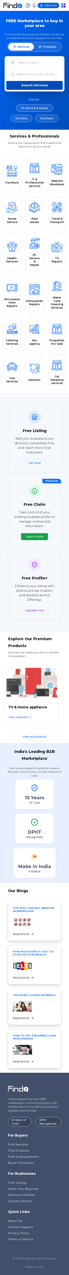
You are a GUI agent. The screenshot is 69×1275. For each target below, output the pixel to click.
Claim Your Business (23, 1189)
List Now (34, 463)
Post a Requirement (23, 1157)
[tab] (21, 47)
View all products (35, 736)
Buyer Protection (21, 1163)
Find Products (18, 1150)
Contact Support (20, 1227)
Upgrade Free (34, 610)
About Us (15, 1221)
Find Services (18, 1144)
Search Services (34, 85)
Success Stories (20, 1201)
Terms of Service (20, 1239)
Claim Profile (34, 536)
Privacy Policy (18, 1233)
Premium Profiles (21, 1195)
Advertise (50, 5)
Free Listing (17, 1182)
